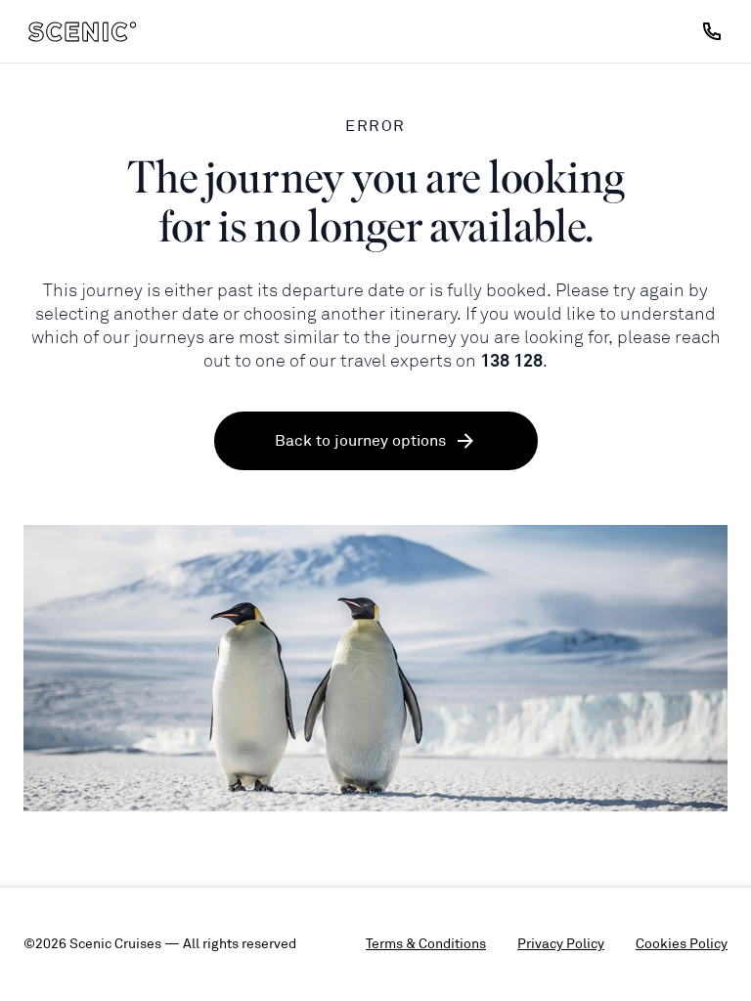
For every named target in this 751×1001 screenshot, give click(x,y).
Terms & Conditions (426, 944)
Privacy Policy (560, 944)
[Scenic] (82, 31)
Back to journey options (360, 441)
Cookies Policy (682, 944)
